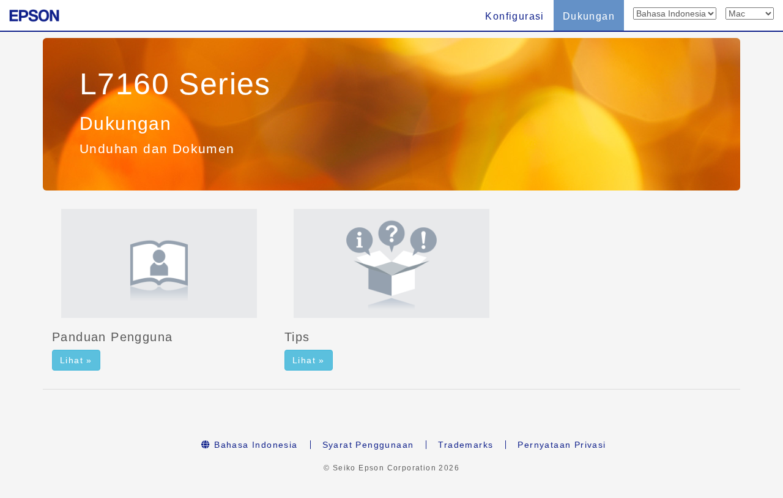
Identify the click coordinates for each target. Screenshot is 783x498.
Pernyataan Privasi (562, 445)
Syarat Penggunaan (368, 445)
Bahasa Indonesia (254, 445)
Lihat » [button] (76, 360)
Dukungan (589, 16)
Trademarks (465, 445)
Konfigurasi (514, 16)
